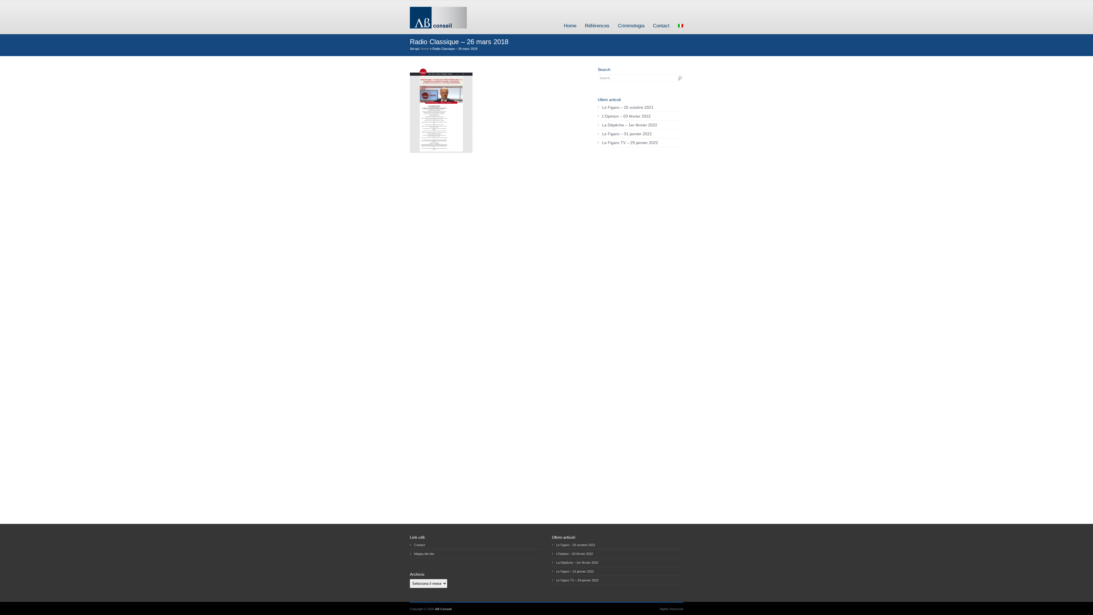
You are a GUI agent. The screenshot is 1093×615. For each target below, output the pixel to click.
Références (597, 25)
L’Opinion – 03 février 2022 (626, 116)
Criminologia (631, 25)
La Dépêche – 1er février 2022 (629, 125)
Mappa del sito (424, 553)
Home (570, 25)
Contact (661, 25)
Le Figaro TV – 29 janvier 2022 (630, 142)
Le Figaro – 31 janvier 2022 (627, 134)
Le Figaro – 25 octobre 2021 (628, 107)
